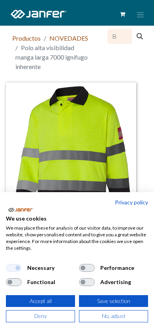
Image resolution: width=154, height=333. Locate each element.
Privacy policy (131, 202)
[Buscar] (139, 36)
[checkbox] (14, 268)
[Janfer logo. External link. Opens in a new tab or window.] (20, 209)
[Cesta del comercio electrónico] (122, 14)
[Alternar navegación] (140, 14)
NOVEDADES (68, 38)
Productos (26, 38)
